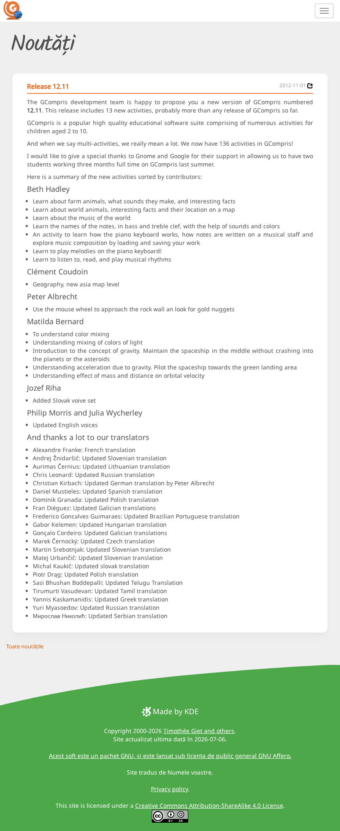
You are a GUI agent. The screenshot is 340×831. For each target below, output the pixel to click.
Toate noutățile (25, 646)
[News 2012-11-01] (310, 86)
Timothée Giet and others (198, 731)
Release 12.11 (48, 86)
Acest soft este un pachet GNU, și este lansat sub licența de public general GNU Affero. (170, 756)
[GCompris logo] (18, 10)
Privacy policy (169, 789)
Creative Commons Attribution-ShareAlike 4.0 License (209, 805)
